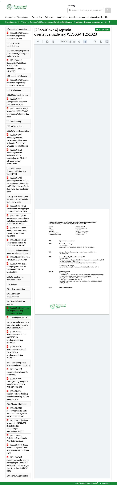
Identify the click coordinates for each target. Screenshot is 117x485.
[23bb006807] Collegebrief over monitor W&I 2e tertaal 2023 (17, 101)
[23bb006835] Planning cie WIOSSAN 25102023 (18, 258)
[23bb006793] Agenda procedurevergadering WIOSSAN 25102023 (17, 82)
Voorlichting (62, 17)
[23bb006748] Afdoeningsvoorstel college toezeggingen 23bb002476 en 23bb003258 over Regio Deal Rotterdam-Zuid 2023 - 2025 (18, 185)
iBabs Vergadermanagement (85, 483)
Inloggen (105, 483)
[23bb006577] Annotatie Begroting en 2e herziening (17, 372)
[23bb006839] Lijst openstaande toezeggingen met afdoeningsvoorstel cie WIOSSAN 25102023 (18, 220)
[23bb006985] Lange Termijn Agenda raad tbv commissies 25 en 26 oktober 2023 (17, 268)
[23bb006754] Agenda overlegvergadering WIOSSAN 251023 (18, 310)
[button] (108, 10)
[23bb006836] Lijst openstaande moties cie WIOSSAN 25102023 (16, 243)
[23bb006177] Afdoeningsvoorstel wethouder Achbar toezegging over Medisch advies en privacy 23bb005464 (17, 157)
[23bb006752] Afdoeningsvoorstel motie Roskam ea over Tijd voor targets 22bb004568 (17, 412)
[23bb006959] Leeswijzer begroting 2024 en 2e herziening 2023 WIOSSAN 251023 (17, 383)
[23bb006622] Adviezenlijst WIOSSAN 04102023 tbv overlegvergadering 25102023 (16, 337)
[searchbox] (85, 10)
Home (19, 22)
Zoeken (70, 6)
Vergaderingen (23, 17)
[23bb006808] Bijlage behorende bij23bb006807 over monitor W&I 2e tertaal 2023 (18, 112)
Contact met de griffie (99, 17)
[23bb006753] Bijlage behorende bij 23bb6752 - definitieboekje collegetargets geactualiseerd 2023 (17, 425)
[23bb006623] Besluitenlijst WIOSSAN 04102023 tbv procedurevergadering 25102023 (16, 65)
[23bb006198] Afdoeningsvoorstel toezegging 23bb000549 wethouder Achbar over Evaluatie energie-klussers (17, 140)
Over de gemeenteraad (78, 17)
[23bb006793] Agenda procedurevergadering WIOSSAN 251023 (17, 36)
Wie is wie (49, 17)
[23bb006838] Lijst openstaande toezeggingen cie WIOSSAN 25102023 (18, 208)
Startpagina (10, 17)
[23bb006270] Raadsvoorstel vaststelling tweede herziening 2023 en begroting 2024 (18, 395)
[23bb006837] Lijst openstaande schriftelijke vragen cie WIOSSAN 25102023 (17, 232)
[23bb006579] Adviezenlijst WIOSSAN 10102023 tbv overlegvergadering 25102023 (16, 352)
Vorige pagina (104, 29)
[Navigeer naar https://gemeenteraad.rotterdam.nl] (16, 9)
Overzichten (37, 17)
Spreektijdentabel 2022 (19, 317)
